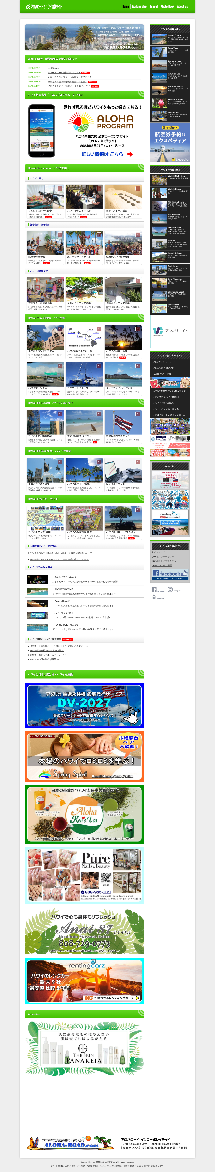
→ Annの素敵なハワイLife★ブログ (169, 391)
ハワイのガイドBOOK (163, 368)
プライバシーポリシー (163, 556)
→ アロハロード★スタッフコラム (168, 415)
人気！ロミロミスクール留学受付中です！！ (70, 77)
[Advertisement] (84, 1105)
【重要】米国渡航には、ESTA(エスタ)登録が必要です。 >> (59, 646)
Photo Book (167, 6)
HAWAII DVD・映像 (161, 374)
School (154, 6)
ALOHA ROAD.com (108, 1162)
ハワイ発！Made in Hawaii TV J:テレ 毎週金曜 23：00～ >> (59, 559)
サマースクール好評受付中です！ (64, 72)
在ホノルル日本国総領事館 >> (44, 659)
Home (125, 6)
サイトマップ (158, 552)
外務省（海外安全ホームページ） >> (48, 655)
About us (182, 6)
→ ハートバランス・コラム (165, 409)
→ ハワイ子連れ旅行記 (163, 403)
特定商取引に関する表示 (164, 561)
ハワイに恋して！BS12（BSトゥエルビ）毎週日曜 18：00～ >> (61, 553)
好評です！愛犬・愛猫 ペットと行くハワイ (69, 86)
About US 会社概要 (162, 565)
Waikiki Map (139, 6)
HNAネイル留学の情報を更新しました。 (67, 81)
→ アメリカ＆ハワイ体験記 (165, 397)
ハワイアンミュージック (164, 362)
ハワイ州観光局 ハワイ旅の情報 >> (47, 650)
